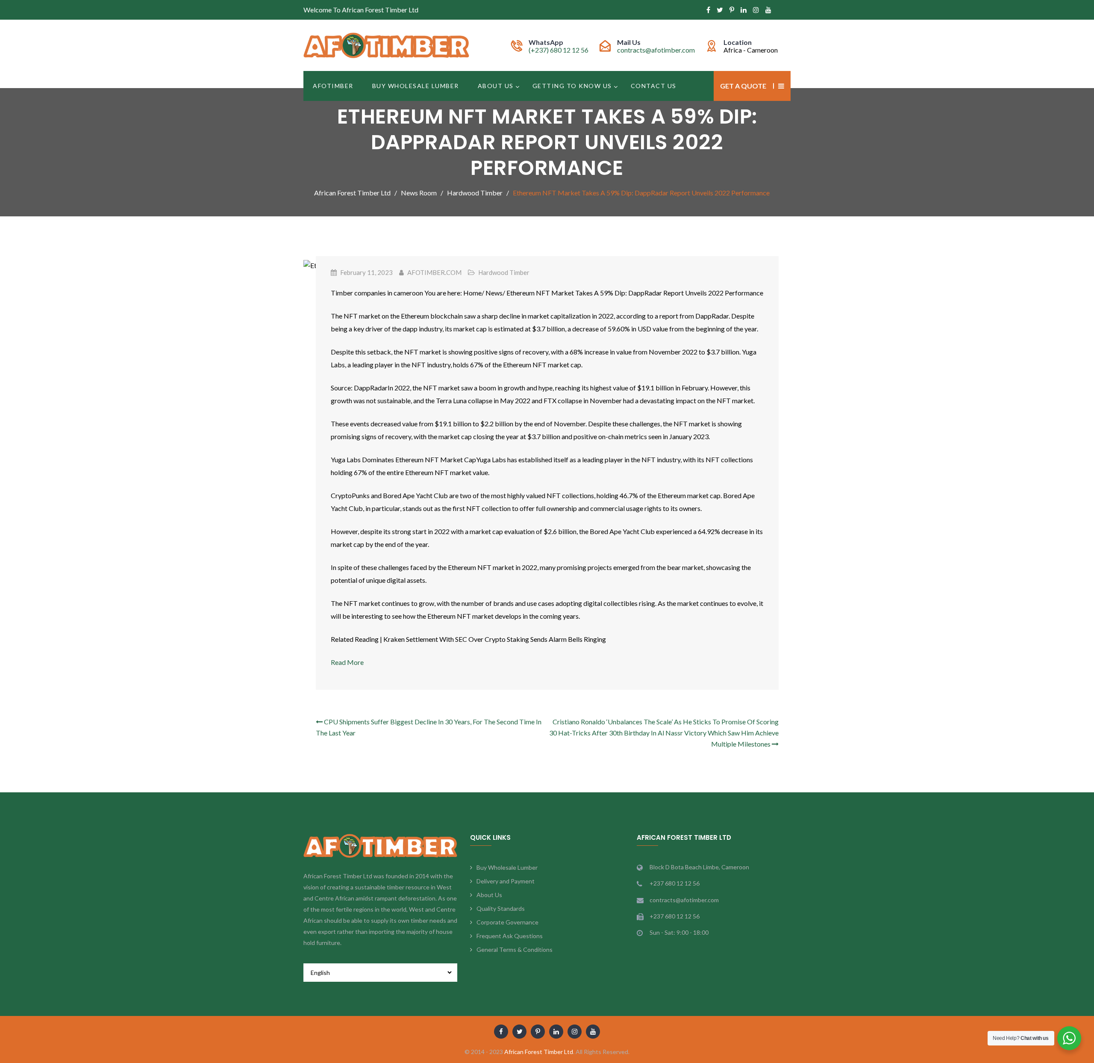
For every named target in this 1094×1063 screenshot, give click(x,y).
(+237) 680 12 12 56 (558, 50)
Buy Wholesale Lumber (415, 85)
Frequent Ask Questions (509, 935)
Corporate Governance (507, 922)
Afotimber (333, 85)
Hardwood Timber (503, 272)
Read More (347, 662)
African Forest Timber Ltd (538, 1051)
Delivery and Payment (505, 881)
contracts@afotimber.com (656, 50)
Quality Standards (500, 908)
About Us (496, 85)
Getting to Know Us (572, 85)
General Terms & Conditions (514, 949)
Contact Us (653, 85)
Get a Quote (743, 86)
